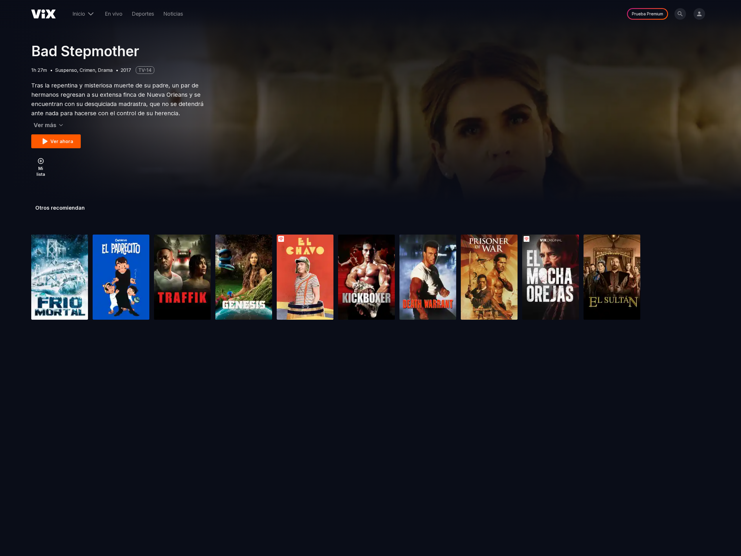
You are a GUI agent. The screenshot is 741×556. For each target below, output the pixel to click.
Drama (105, 70)
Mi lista (40, 171)
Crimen (87, 70)
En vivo (113, 14)
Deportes (143, 14)
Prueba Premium (647, 13)
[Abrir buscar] (680, 14)
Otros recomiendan (60, 208)
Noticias (173, 14)
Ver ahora (61, 141)
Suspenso (66, 70)
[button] (59, 277)
